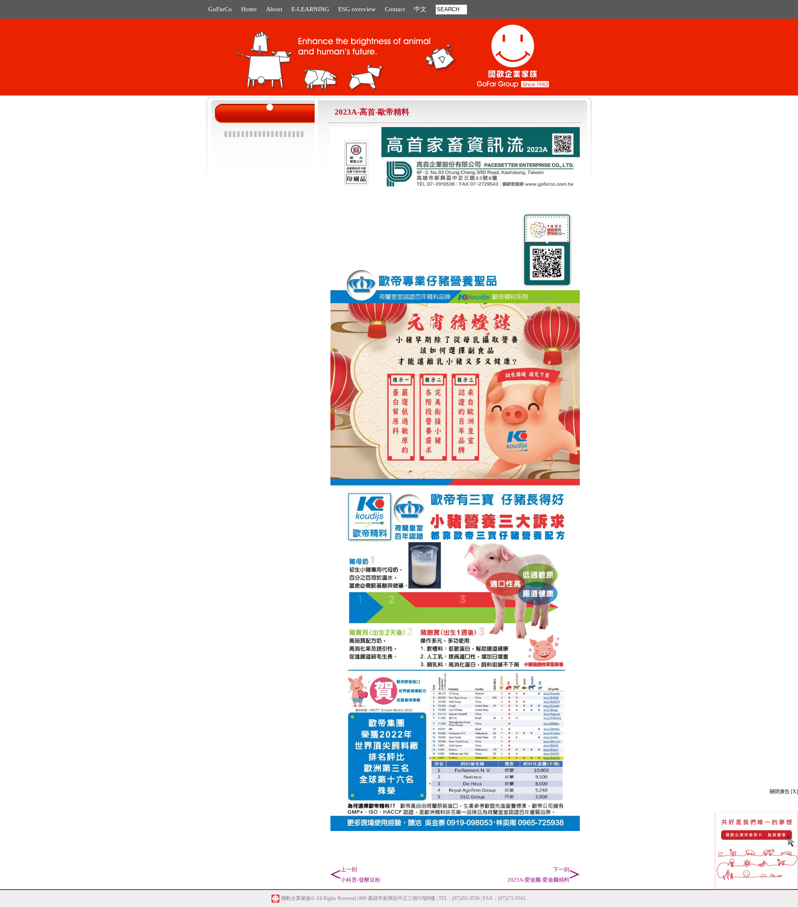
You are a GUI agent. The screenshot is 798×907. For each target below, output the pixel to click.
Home (249, 9)
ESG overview (357, 9)
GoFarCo (220, 9)
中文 (420, 9)
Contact (395, 9)
